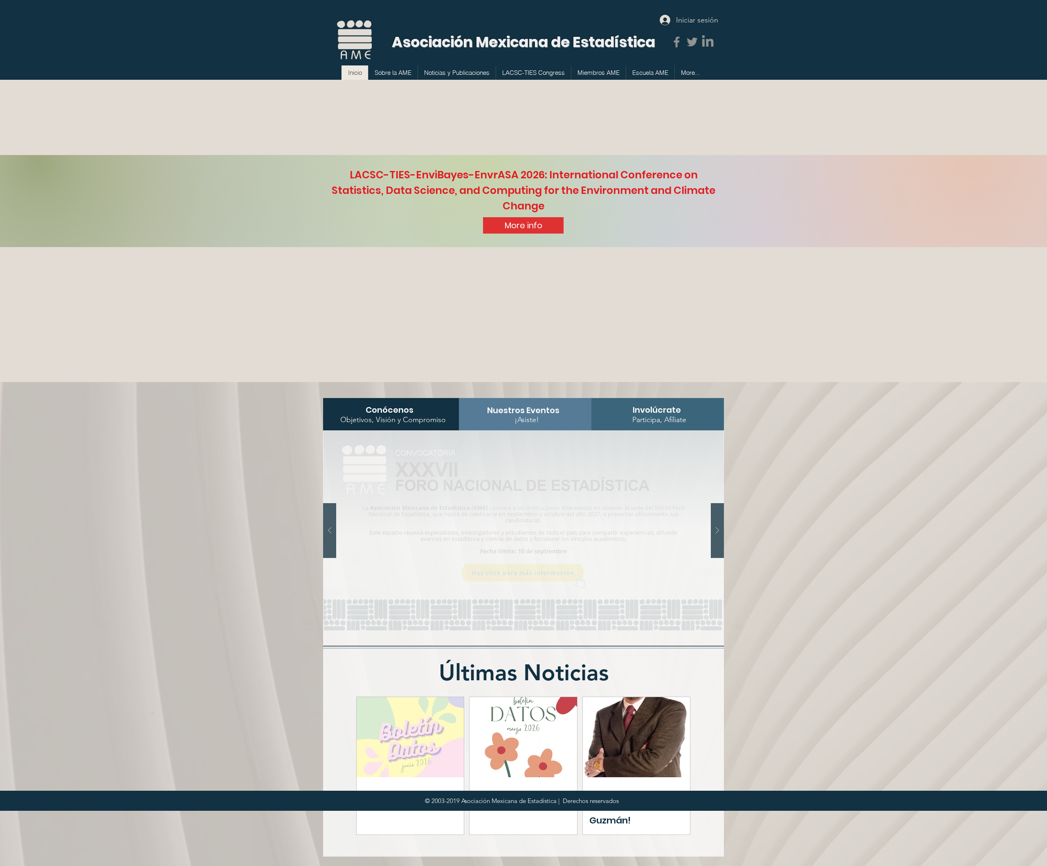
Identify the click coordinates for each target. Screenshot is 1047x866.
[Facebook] (677, 42)
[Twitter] (692, 42)
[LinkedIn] (708, 42)
